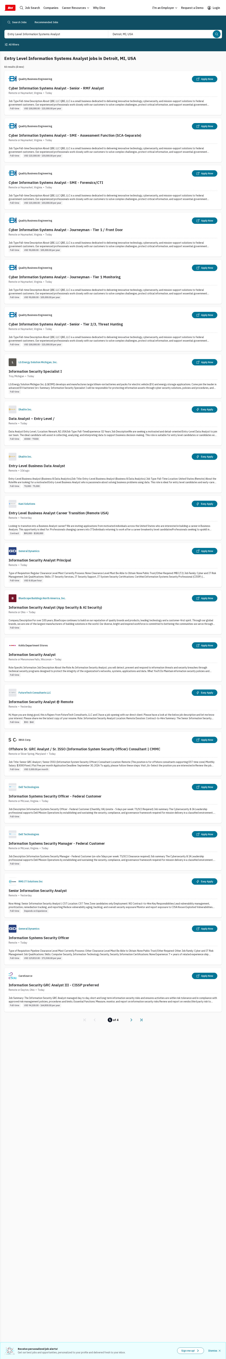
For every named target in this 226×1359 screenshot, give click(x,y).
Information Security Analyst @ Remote (41, 701)
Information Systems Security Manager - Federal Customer (57, 843)
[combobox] (52, 34)
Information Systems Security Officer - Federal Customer (55, 796)
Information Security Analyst (32, 654)
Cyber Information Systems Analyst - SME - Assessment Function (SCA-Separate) (75, 135)
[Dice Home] (10, 8)
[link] (84, 1019)
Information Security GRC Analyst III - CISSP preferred (54, 985)
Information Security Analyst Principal (40, 560)
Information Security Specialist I (35, 371)
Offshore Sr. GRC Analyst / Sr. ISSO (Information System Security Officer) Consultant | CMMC (84, 749)
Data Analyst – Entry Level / (32, 418)
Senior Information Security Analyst (38, 890)
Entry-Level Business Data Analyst (37, 465)
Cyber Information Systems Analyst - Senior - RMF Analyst (56, 88)
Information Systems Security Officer (39, 937)
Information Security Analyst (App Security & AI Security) (55, 607)
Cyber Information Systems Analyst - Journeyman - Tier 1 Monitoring (65, 277)
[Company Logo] (12, 362)
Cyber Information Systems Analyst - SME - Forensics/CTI (56, 182)
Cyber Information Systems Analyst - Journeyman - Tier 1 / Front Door (66, 229)
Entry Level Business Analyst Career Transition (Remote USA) (59, 513)
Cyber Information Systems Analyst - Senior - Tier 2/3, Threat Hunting (66, 324)
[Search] (217, 34)
